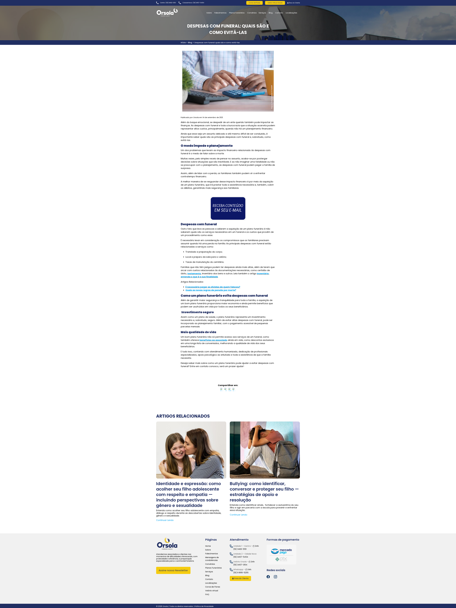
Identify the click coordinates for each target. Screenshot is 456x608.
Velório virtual (211, 590)
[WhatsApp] (230, 390)
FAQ (207, 594)
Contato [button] (279, 13)
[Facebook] (222, 390)
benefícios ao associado (213, 340)
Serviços (262, 13)
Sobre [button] (209, 13)
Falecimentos (211, 553)
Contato (209, 579)
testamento (194, 273)
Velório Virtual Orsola (275, 3)
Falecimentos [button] (220, 13)
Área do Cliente (294, 3)
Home (208, 546)
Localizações (211, 583)
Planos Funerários (237, 13)
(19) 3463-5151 (171, 3)
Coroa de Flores (254, 3)
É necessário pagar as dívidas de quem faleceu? (212, 286)
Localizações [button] (291, 13)
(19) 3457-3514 (240, 564)
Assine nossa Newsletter (173, 570)
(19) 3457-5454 (198, 3)
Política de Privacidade (204, 606)
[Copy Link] (234, 390)
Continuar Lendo (165, 520)
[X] (226, 390)
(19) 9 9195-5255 (240, 572)
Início (183, 42)
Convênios (252, 13)
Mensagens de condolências (212, 559)
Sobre (208, 549)
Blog (271, 13)
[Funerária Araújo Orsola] (172, 12)
